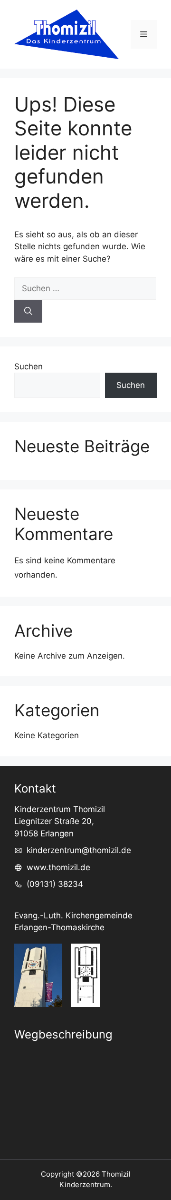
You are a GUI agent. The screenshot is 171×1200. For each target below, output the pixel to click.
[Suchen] (28, 311)
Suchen (28, 366)
